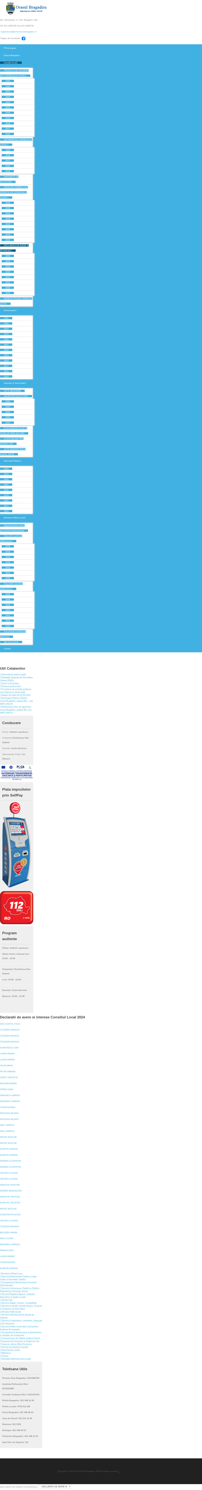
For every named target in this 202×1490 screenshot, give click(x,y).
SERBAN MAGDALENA (11, 1191)
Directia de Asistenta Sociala (15, 1347)
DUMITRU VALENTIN (10, 1202)
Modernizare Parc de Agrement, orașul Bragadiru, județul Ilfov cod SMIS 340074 (15, 710)
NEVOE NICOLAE (8, 1137)
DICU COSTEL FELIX (10, 1024)
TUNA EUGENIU (7, 1107)
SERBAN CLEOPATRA (10, 1161)
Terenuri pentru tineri (11, 686)
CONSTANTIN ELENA (10, 1214)
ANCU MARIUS (7, 1125)
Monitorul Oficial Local (12, 1273)
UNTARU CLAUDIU (9, 1173)
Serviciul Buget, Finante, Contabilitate (19, 1303)
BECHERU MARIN (8, 1232)
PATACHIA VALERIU (9, 1113)
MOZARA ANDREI (8, 1083)
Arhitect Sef (7, 1300)
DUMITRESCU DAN (9, 1048)
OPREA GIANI (6, 1089)
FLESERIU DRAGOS (10, 1030)
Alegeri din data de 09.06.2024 (16, 695)
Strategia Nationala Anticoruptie (16, 1359)
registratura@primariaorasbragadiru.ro (19, 31)
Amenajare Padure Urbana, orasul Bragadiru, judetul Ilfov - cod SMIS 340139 (16, 701)
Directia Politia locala (11, 1311)
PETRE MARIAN (7, 1071)
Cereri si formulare (10, 683)
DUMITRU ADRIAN (9, 1149)
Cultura (5, 1356)
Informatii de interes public (14, 674)
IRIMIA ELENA (6, 1250)
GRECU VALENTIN (9, 1077)
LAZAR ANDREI (7, 1053)
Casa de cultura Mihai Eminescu (17, 1344)
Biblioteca (6, 1353)
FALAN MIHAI (6, 1065)
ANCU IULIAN (6, 1238)
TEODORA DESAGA (9, 1036)
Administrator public (11, 1350)
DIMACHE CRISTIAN (10, 1185)
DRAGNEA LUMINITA (10, 1095)
